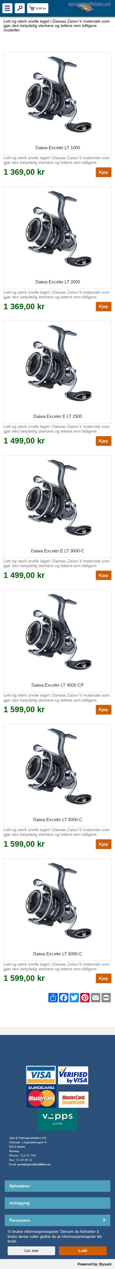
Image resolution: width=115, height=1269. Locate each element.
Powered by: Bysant (94, 1264)
